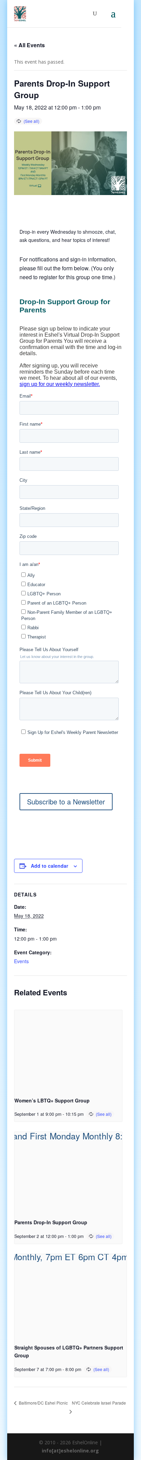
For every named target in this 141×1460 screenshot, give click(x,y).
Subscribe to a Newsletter (66, 801)
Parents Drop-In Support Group (50, 1222)
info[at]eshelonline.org (70, 1450)
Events (21, 961)
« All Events (29, 45)
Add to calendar (49, 865)
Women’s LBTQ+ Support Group (52, 1100)
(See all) (31, 121)
